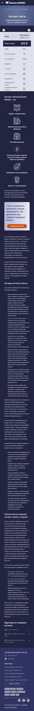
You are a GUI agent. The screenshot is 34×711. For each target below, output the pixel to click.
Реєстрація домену (13, 579)
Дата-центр (17, 9)
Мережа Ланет (20, 673)
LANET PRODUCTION (15, 670)
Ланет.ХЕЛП (23, 680)
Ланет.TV (19, 676)
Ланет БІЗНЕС (8, 9)
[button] (29, 30)
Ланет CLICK (19, 667)
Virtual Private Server (13, 318)
